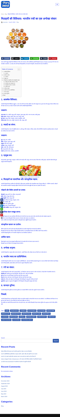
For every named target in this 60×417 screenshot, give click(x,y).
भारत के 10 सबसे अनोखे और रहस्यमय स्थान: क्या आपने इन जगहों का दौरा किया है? (18, 356)
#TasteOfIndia (16, 319)
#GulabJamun (41, 310)
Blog (6, 14)
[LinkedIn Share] (1, 206)
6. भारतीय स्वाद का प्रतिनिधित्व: (9, 90)
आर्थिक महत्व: (7, 86)
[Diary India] (5, 4)
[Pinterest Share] (1, 215)
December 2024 (5, 381)
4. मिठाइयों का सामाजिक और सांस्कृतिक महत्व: (11, 80)
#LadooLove (5, 316)
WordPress (14, 415)
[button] (2, 218)
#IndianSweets (46, 313)
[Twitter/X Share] (1, 203)
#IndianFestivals (26, 313)
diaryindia (5, 22)
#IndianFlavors (36, 313)
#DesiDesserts (14, 310)
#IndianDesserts (16, 313)
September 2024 (5, 383)
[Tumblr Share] (1, 212)
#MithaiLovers (13, 316)
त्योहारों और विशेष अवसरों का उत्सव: (11, 81)
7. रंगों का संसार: (6, 91)
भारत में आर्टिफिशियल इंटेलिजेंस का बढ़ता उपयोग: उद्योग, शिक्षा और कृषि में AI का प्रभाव (19, 353)
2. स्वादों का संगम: (6, 75)
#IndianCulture (6, 313)
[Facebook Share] (1, 200)
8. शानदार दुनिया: (6, 93)
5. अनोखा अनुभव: (6, 88)
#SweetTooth (51, 316)
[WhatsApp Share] (1, 209)
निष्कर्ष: (4, 95)
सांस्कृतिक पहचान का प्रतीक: (10, 84)
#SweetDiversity (42, 316)
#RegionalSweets (31, 316)
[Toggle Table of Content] (18, 69)
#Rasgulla (22, 316)
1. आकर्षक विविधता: (6, 71)
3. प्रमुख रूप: (5, 78)
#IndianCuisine (50, 310)
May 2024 (3, 394)
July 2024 (3, 388)
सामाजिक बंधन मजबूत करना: (10, 83)
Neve (2, 415)
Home (2, 14)
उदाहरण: (6, 73)
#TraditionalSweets (27, 319)
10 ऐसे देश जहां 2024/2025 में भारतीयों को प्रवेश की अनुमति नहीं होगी (16, 361)
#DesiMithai (23, 310)
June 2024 (4, 391)
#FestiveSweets (32, 310)
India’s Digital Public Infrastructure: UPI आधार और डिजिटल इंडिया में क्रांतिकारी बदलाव (21, 359)
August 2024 (4, 386)
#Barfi (7, 310)
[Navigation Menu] (57, 4)
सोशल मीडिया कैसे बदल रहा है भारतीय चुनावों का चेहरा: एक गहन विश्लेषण (16, 351)
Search (3, 338)
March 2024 (4, 396)
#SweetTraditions (6, 319)
